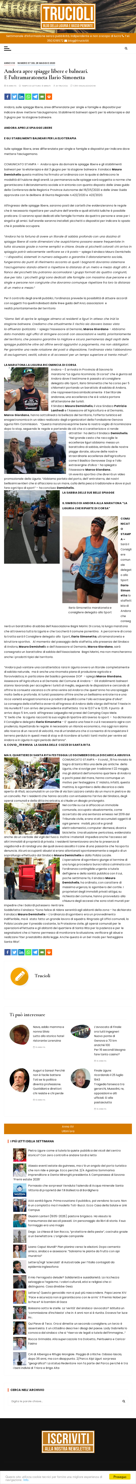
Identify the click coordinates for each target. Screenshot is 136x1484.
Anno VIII (9, 63)
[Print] (49, 97)
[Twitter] (14, 97)
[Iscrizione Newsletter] (68, 1442)
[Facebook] (7, 97)
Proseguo (120, 1476)
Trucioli (63, 86)
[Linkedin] (21, 97)
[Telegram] (35, 97)
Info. (26, 1479)
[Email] (42, 97)
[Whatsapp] (28, 97)
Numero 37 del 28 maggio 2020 (36, 63)
